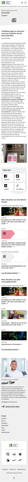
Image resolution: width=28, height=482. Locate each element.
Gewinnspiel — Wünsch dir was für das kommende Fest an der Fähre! (14, 324)
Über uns (3, 421)
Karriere (3, 430)
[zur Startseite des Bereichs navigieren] (6, 2)
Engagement (4, 423)
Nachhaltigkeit (4, 425)
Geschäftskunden (5, 432)
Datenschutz (12, 469)
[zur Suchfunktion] (22, 2)
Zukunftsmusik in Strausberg (10, 344)
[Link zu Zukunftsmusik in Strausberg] (14, 335)
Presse (2, 427)
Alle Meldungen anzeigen (9, 273)
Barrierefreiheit (21, 469)
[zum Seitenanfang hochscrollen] (14, 478)
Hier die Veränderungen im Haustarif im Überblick (12, 98)
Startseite (3, 418)
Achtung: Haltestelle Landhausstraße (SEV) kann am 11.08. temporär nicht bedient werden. (13, 245)
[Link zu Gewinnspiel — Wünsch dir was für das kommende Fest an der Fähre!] (14, 314)
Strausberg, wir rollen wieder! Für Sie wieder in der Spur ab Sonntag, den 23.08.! (13, 222)
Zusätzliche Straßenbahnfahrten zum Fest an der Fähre (13, 267)
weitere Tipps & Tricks (12, 407)
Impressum (5, 469)
